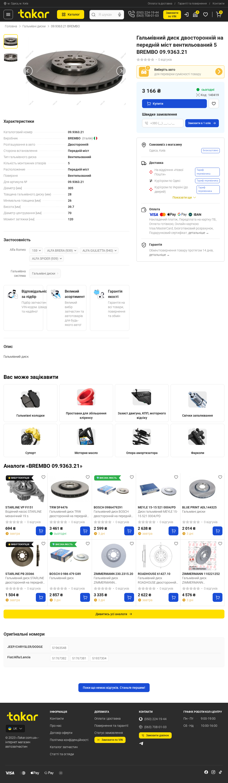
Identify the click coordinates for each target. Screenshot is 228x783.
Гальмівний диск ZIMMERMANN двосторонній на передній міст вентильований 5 (112, 580)
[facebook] (206, 772)
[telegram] (141, 743)
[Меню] (8, 14)
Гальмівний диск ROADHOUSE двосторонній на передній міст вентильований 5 (157, 580)
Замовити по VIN (112, 739)
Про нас (55, 725)
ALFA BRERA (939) (60, 250)
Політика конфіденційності (69, 740)
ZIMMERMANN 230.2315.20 (113, 574)
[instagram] (213, 772)
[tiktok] (220, 772)
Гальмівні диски (34, 26)
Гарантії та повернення (192, 3)
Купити (158, 103)
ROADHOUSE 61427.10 (154, 574)
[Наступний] (121, 71)
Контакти (218, 3)
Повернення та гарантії (111, 725)
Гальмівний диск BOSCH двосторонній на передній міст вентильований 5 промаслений (112, 514)
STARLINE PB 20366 (19, 574)
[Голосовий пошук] (119, 14)
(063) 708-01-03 (155, 727)
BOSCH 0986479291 (108, 507)
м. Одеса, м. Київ (18, 3)
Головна (11, 26)
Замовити (199, 123)
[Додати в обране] (214, 103)
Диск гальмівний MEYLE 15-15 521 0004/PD (158, 514)
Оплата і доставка (107, 718)
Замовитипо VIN (172, 14)
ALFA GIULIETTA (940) (98, 250)
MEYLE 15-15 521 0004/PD (157, 507)
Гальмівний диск (61, 578)
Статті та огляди (62, 754)
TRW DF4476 (58, 507)
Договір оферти (61, 733)
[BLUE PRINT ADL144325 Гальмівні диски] (202, 489)
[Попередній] (28, 71)
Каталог (74, 14)
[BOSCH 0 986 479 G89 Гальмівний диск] (69, 555)
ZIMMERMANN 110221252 (201, 574)
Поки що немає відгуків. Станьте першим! (114, 687)
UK (15, 728)
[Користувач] (186, 14)
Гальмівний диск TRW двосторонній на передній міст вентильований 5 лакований (68, 514)
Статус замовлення (108, 733)
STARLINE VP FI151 (19, 507)
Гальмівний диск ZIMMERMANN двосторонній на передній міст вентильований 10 (201, 580)
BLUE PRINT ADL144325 (199, 507)
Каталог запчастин (64, 747)
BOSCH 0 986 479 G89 (65, 574)
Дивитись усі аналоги (111, 614)
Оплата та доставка (160, 3)
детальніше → (198, 233)
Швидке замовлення (159, 114)
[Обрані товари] (206, 14)
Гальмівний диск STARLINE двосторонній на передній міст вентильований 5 (24, 580)
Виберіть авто (164, 69)
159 (34, 250)
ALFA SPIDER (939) (45, 258)
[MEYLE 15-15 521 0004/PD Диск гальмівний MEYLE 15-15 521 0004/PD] (158, 489)
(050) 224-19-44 (155, 719)
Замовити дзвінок (157, 735)
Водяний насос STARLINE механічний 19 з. (23, 514)
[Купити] (41, 530)
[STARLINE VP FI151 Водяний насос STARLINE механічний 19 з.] (25, 489)
